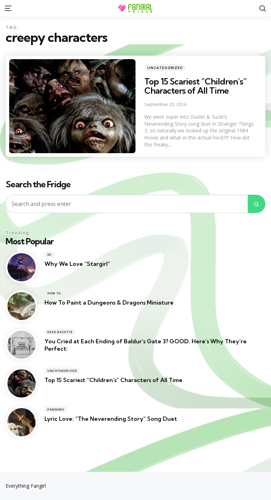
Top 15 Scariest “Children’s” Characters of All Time (195, 86)
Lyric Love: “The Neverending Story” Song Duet (110, 418)
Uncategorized (165, 68)
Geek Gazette (60, 332)
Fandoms (55, 409)
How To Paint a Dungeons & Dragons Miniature (109, 302)
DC (49, 254)
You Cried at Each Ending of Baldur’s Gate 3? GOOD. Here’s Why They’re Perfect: (145, 345)
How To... (55, 293)
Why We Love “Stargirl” (77, 263)
